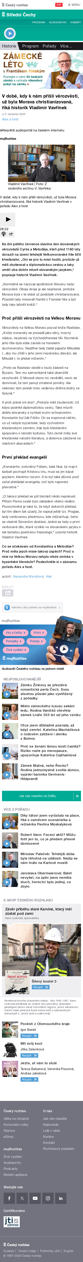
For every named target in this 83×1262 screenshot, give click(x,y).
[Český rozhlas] (15, 5)
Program (38, 22)
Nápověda (50, 1125)
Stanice (9, 1131)
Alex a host (10, 119)
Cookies (8, 1251)
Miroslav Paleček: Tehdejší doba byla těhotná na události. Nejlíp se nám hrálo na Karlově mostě (49, 858)
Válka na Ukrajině (16, 1119)
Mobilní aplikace (16, 1175)
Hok (49, 576)
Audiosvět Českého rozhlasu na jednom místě (33, 668)
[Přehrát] (7, 220)
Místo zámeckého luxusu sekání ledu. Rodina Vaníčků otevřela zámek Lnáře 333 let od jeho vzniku (51, 710)
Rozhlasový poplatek (58, 1149)
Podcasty (11, 1169)
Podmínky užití (50, 1251)
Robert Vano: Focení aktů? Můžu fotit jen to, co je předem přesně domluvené (48, 839)
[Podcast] (3, 234)
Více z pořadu (17, 809)
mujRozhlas (11, 621)
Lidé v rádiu (51, 1131)
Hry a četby (14, 633)
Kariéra (48, 1137)
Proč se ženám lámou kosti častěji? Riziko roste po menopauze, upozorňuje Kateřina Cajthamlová (51, 750)
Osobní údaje (27, 1251)
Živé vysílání (14, 650)
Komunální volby (16, 1125)
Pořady (49, 46)
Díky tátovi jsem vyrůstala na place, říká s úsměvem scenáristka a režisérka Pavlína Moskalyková (50, 819)
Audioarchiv (57, 22)
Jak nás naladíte (55, 1119)
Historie (9, 46)
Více (66, 46)
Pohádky (12, 641)
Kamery (76, 22)
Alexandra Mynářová (28, 576)
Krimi (37, 633)
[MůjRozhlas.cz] (8, 139)
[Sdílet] (11, 234)
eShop (8, 1137)
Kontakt (49, 1143)
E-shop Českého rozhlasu (28, 900)
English (68, 1251)
